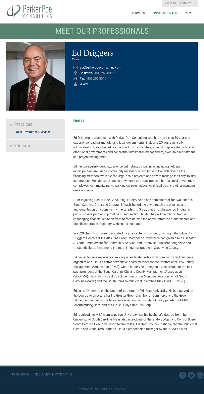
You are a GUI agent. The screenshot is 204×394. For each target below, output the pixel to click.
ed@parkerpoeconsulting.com (100, 67)
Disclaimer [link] (42, 374)
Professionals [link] (165, 13)
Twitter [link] (191, 375)
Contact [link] (185, 3)
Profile (78, 121)
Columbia (86, 73)
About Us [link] (170, 3)
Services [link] (138, 13)
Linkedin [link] (200, 375)
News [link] (189, 13)
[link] (29, 11)
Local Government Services (32, 132)
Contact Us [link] (63, 374)
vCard (84, 84)
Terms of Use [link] (19, 374)
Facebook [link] (182, 375)
